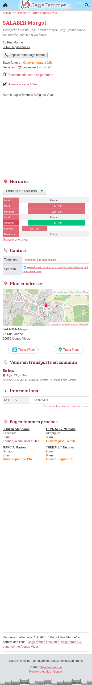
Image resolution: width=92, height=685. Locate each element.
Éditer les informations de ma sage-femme (66, 406)
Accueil (5, 5)
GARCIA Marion (14, 447)
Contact (58, 671)
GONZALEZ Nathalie (60, 429)
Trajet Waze (26, 349)
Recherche (87, 5)
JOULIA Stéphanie (16, 429)
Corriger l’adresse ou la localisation (69, 324)
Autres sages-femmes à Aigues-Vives (28, 95)
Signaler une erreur (16, 239)
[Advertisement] (46, 585)
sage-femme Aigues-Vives (21, 646)
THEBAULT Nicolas (60, 447)
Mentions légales (40, 671)
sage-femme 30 (71, 642)
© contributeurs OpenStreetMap (70, 292)
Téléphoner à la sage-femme (39, 259)
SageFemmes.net (51, 667)
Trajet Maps (71, 349)
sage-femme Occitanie (43, 642)
